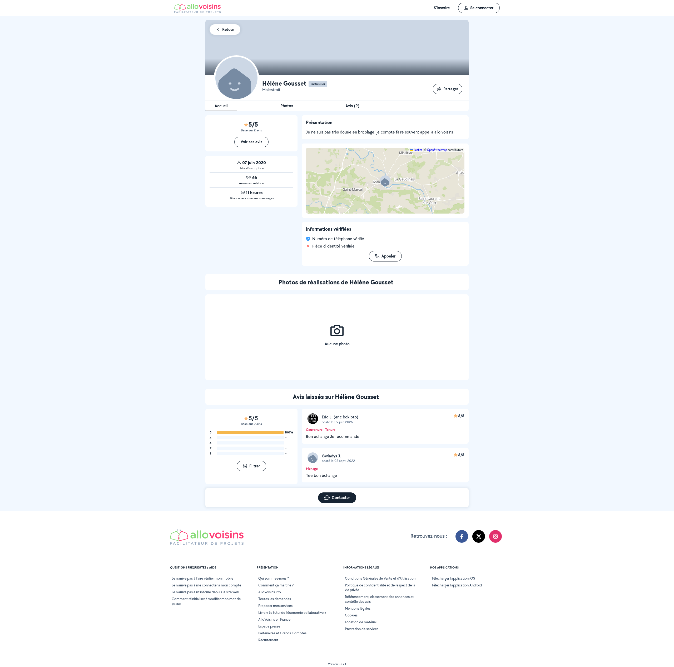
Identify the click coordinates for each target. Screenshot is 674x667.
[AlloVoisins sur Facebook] (461, 536)
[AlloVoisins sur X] (478, 536)
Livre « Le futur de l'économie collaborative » (292, 612)
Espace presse (269, 626)
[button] (385, 180)
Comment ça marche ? (276, 585)
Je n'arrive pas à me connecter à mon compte (206, 585)
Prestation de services (361, 628)
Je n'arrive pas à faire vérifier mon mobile (202, 578)
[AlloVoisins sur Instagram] (495, 536)
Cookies (351, 615)
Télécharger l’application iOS (453, 578)
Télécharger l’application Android (457, 585)
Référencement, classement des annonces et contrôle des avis (379, 599)
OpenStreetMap (437, 150)
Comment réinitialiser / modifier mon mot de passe (206, 601)
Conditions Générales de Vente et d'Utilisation (380, 578)
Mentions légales (357, 608)
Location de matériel (360, 622)
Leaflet (417, 150)
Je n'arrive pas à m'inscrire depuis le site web (205, 592)
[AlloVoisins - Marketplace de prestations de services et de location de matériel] (197, 11)
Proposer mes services (275, 605)
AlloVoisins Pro (269, 592)
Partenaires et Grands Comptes (282, 633)
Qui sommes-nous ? (273, 578)
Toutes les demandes (274, 598)
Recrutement (268, 640)
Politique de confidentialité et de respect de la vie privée (380, 587)
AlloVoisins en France (274, 619)
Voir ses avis (251, 142)
